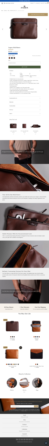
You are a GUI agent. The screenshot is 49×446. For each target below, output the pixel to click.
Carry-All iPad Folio (12, 366)
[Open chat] (46, 443)
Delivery (11, 109)
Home (2, 10)
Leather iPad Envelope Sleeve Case (37, 366)
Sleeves (5, 10)
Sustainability (12, 105)
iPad (8, 10)
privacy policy (24, 410)
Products (25, 424)
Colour (11, 55)
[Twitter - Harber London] (19, 444)
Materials (11, 102)
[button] (10, 49)
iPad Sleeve (12, 338)
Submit (36, 406)
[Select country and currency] (4, 3)
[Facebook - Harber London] (21, 444)
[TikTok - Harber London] (27, 444)
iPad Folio (37, 338)
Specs (10, 113)
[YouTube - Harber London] (29, 444)
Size (9, 60)
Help (24, 419)
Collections (24, 429)
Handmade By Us (13, 98)
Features (11, 70)
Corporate (24, 433)
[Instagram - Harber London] (23, 444)
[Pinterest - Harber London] (25, 444)
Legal (24, 415)
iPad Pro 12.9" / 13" (13, 10)
